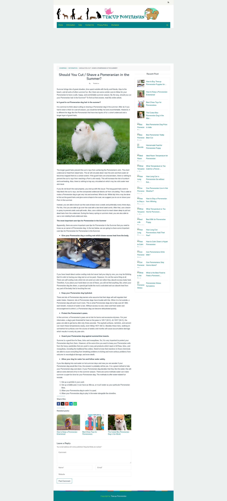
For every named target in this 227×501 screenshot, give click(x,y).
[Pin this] (67, 404)
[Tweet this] (62, 404)
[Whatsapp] (75, 404)
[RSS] (168, 2)
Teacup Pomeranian (118, 496)
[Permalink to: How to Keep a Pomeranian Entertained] (68, 422)
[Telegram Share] (71, 404)
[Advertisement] (124, 45)
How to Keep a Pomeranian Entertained (67, 433)
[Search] (167, 25)
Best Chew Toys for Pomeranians (89, 433)
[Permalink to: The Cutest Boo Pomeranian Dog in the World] (119, 422)
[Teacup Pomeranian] (108, 13)
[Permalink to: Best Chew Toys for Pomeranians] (94, 422)
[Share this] (58, 404)
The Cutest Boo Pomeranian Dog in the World (118, 433)
